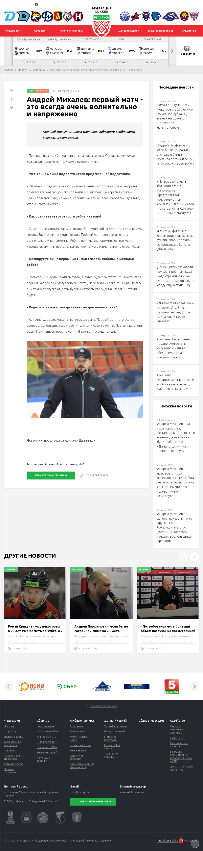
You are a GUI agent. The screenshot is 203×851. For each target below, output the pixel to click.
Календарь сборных (43, 759)
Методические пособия (179, 745)
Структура (10, 731)
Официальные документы (13, 743)
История (9, 726)
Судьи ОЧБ (176, 737)
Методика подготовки (111, 738)
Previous (8, 51)
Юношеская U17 (47, 741)
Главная (8, 69)
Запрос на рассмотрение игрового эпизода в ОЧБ (181, 756)
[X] (12, 109)
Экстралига (76, 726)
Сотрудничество (13, 763)
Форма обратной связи (95, 801)
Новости (23, 69)
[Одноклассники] (11, 100)
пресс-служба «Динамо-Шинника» (69, 440)
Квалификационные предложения (82, 765)
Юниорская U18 (46, 736)
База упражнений (114, 731)
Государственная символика (14, 757)
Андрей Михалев (44, 464)
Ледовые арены (13, 736)
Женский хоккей (47, 752)
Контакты (9, 750)
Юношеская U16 (47, 747)
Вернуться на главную (51, 475)
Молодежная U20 (47, 731)
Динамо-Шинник (66, 464)
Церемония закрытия (77, 757)
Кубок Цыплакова (80, 745)
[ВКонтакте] (11, 92)
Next (172, 51)
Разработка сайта (167, 840)
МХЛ (31, 91)
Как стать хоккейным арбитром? (177, 729)
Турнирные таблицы (111, 755)
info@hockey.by (79, 792)
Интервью (39, 69)
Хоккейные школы (115, 726)
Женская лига (78, 750)
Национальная (45, 726)
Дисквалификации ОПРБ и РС (181, 768)
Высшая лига (77, 731)
